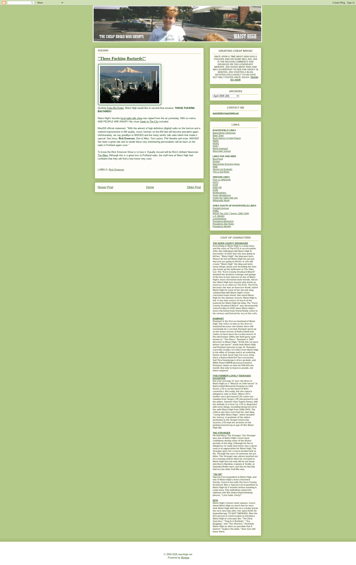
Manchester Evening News (226, 164)
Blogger (185, 557)
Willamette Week (221, 200)
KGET (216, 146)
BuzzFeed (218, 159)
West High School (222, 151)
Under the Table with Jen (225, 198)
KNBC (216, 211)
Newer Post (105, 187)
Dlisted (216, 161)
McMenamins (219, 192)
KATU (215, 182)
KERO (216, 143)
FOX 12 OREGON (222, 179)
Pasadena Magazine (223, 221)
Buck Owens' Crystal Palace (227, 138)
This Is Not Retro (221, 172)
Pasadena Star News (223, 224)
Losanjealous (219, 218)
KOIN (215, 190)
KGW (215, 185)
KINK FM (217, 187)
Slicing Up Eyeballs (222, 169)
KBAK (216, 140)
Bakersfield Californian (224, 133)
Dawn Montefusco (222, 195)
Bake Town (218, 135)
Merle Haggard (220, 148)
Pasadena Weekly (222, 226)
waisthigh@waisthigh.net (226, 113)
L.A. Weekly (219, 216)
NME (215, 166)
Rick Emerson (116, 169)
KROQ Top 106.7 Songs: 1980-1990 (231, 213)
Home (150, 187)
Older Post (194, 187)
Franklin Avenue (221, 208)
